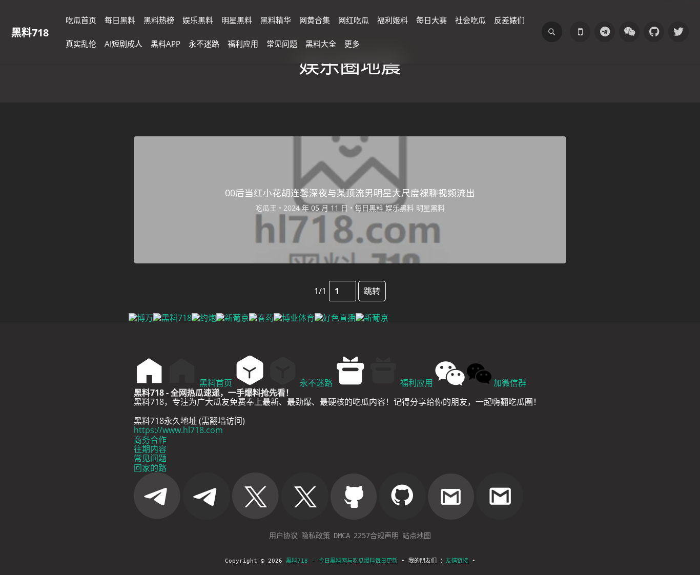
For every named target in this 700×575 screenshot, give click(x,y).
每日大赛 (431, 20)
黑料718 (30, 32)
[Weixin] (629, 32)
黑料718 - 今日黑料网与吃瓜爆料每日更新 (342, 561)
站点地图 (416, 535)
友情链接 (457, 561)
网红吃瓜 (353, 20)
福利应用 (243, 43)
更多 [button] (352, 43)
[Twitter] (678, 32)
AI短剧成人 (123, 43)
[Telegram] (604, 32)
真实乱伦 (81, 43)
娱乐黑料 (197, 20)
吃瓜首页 (81, 20)
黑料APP (165, 43)
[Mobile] (580, 32)
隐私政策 (315, 535)
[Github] (654, 32)
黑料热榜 (158, 20)
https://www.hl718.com (178, 430)
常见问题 (281, 43)
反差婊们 (509, 20)
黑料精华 (275, 20)
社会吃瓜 (470, 20)
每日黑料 (120, 20)
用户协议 (283, 535)
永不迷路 (204, 43)
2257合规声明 (376, 535)
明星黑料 (236, 20)
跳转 (372, 291)
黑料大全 (320, 43)
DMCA (342, 535)
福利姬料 (392, 20)
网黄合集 (314, 20)
